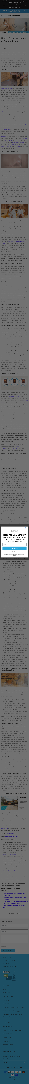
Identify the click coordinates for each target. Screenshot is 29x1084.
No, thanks (14, 551)
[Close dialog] (26, 528)
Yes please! (14, 548)
